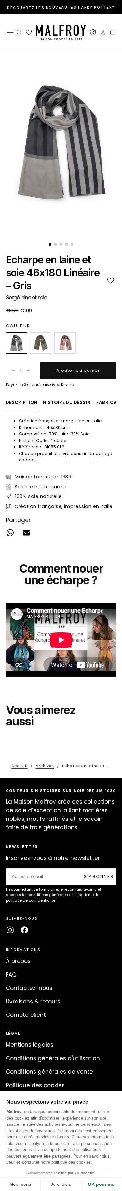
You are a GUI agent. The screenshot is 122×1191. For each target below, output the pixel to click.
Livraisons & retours (33, 1001)
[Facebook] (24, 930)
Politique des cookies (35, 1085)
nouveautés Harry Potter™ (80, 8)
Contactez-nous (29, 988)
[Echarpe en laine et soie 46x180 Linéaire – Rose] (65, 343)
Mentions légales (29, 1045)
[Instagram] (10, 930)
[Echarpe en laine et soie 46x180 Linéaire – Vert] (40, 343)
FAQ (11, 974)
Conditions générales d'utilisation (53, 1058)
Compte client (26, 1015)
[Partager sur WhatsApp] (10, 532)
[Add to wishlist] (110, 280)
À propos (18, 961)
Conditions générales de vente (49, 1072)
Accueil (19, 765)
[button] (10, 32)
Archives (45, 765)
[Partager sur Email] (26, 532)
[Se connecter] (102, 33)
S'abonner (99, 876)
